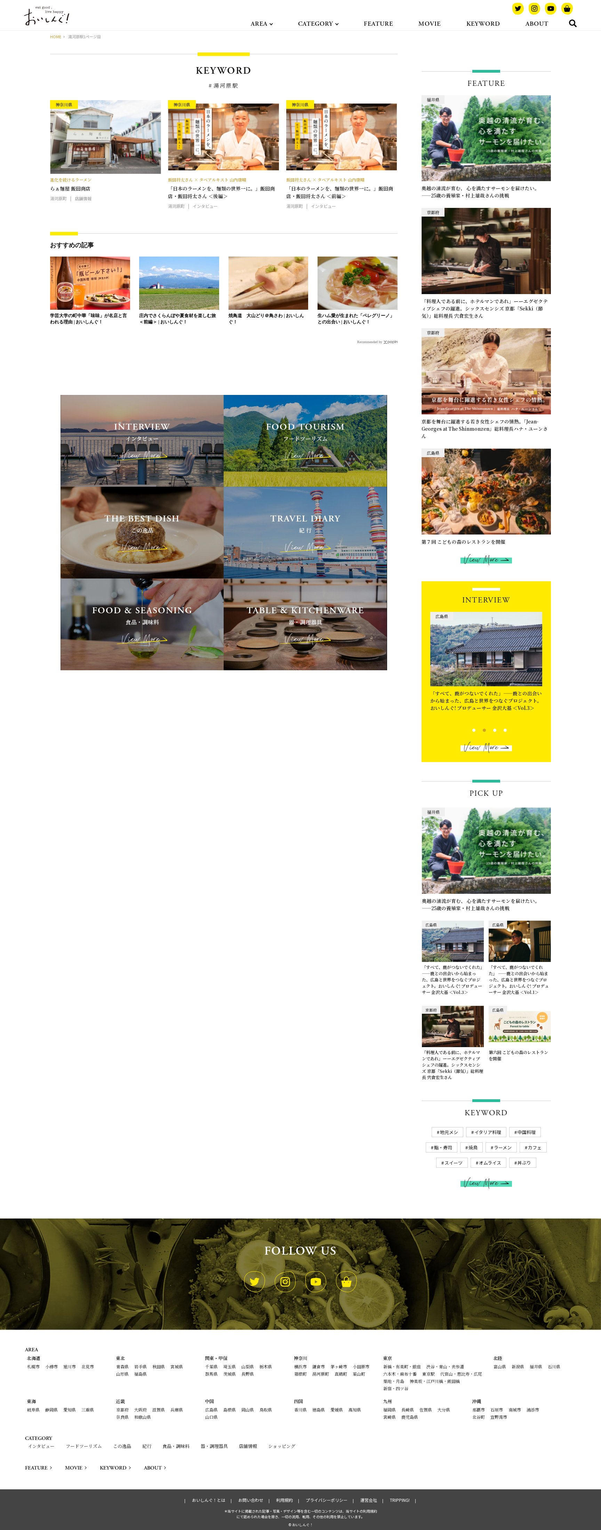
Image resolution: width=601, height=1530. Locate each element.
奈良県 (122, 1417)
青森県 (122, 1366)
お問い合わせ (250, 1500)
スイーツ (453, 1162)
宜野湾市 (498, 1417)
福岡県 (389, 1409)
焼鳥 (473, 1147)
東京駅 (428, 1374)
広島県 (211, 1409)
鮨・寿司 (443, 1147)
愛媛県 (336, 1409)
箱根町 (300, 1374)
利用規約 (284, 1500)
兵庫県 (176, 1409)
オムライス (490, 1162)
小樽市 (51, 1366)
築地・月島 (393, 1381)
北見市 (87, 1366)
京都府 (122, 1409)
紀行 (146, 1446)
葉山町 (359, 1374)
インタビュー (41, 1446)
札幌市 (33, 1366)
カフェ (535, 1147)
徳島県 (318, 1409)
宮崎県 (389, 1417)
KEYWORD (483, 24)
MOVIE (429, 24)
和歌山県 (142, 1417)
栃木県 (265, 1366)
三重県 (87, 1409)
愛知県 (69, 1409)
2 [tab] (478, 729)
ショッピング (281, 1446)
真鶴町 (341, 1374)
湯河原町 (320, 1374)
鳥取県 (265, 1409)
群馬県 (211, 1374)
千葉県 (211, 1366)
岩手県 (140, 1366)
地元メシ (449, 1132)
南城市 (514, 1409)
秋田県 (158, 1366)
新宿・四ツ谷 (395, 1388)
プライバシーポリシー (326, 1500)
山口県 (211, 1417)
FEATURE (378, 24)
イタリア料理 (487, 1132)
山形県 (122, 1374)
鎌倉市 (318, 1366)
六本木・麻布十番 (400, 1374)
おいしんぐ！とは (208, 1500)
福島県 (140, 1374)
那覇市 (478, 1409)
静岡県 (51, 1409)
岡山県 (247, 1409)
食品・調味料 (176, 1446)
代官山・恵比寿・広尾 (461, 1374)
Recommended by (369, 342)
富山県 (500, 1366)
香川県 (300, 1409)
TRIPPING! (400, 1500)
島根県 (229, 1409)
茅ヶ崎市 (338, 1366)
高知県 (354, 1409)
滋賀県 (158, 1409)
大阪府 (140, 1409)
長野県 (247, 1374)
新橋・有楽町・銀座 (402, 1366)
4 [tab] (499, 729)
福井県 (536, 1366)
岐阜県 (33, 1409)
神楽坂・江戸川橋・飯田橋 (435, 1381)
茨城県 (229, 1374)
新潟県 (518, 1366)
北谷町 (478, 1417)
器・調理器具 (214, 1446)
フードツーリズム (84, 1446)
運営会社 (368, 1500)
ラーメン (503, 1147)
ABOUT (537, 24)
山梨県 (247, 1366)
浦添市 (533, 1409)
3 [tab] (489, 729)
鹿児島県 (409, 1417)
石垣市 (496, 1409)
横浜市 (300, 1366)
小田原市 (361, 1366)
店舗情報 (248, 1446)
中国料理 (527, 1132)
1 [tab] (468, 729)
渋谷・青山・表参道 (445, 1366)
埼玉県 (229, 1366)
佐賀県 (425, 1409)
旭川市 (69, 1366)
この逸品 (122, 1446)
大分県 (444, 1409)
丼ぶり (524, 1162)
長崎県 (407, 1409)
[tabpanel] (486, 667)
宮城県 (176, 1366)
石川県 (554, 1366)
